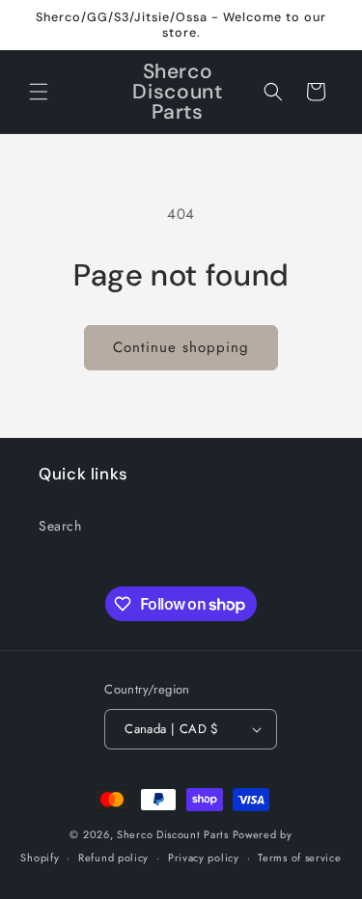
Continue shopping (181, 347)
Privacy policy (203, 857)
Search (60, 525)
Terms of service (299, 857)
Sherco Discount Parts (173, 834)
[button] (38, 91)
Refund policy (113, 857)
